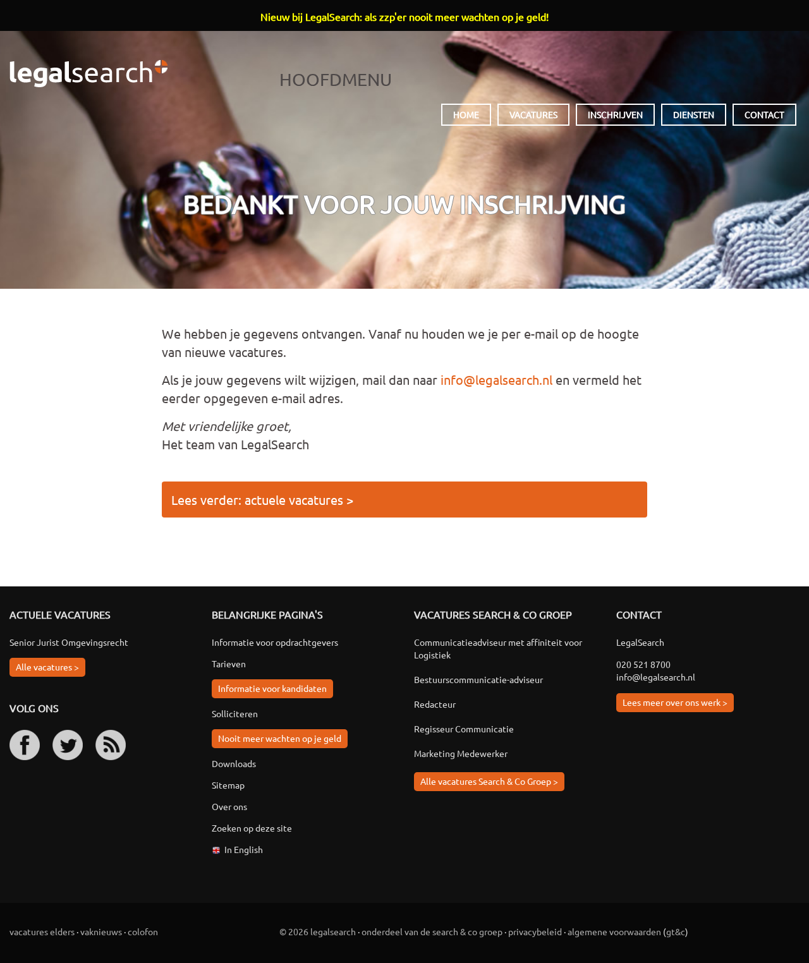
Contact (764, 114)
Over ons (229, 806)
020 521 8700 (643, 664)
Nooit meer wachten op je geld (279, 738)
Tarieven (229, 663)
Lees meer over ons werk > (675, 702)
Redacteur (435, 704)
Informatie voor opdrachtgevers (275, 642)
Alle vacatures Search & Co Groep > (489, 781)
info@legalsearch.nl (496, 379)
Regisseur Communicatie (464, 728)
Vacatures (533, 114)
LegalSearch (88, 73)
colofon (143, 931)
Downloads (234, 763)
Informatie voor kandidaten (272, 688)
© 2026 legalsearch (317, 931)
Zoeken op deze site (252, 827)
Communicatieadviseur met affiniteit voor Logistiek (498, 648)
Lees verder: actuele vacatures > (262, 499)
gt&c (675, 931)
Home (466, 114)
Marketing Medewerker (461, 753)
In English (243, 849)
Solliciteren (235, 713)
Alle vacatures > (47, 666)
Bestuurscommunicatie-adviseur (478, 679)
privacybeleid (535, 931)
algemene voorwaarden (614, 931)
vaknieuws (101, 931)
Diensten (693, 114)
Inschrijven (615, 114)
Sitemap (228, 784)
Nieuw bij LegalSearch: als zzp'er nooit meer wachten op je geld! (404, 16)
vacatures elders (42, 931)
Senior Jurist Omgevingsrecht (68, 642)
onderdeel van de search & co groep (432, 931)
